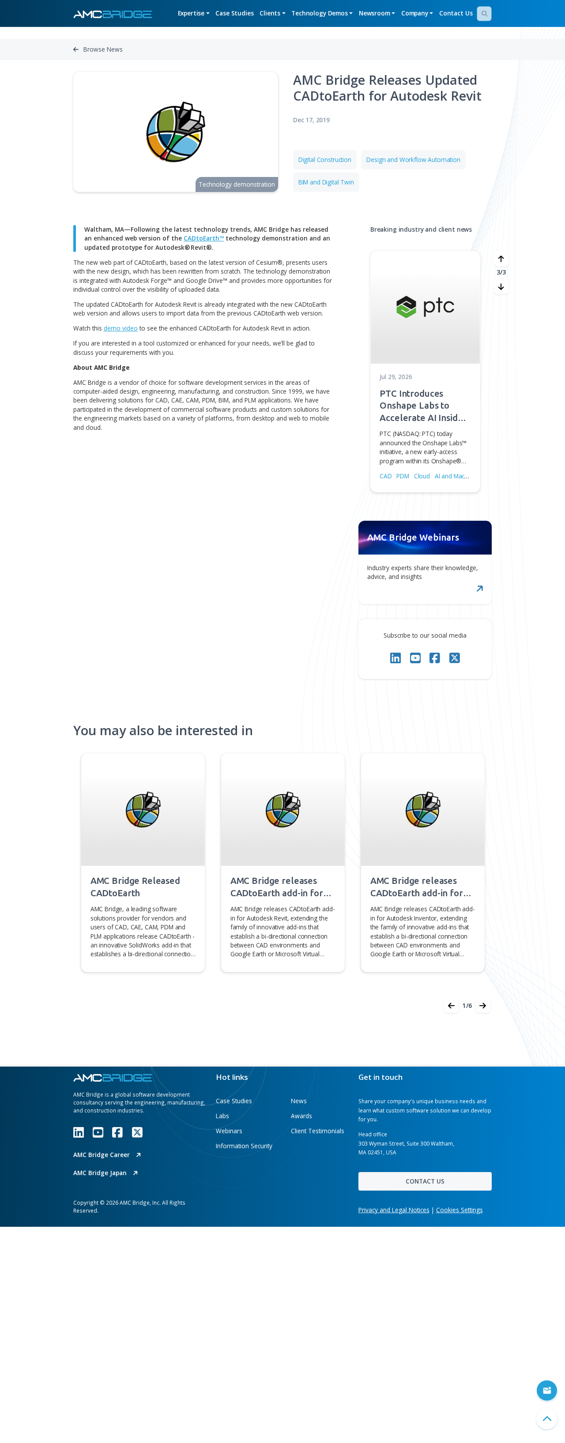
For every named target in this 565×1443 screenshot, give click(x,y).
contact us (425, 1181)
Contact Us (456, 13)
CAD (386, 476)
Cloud (422, 476)
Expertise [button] (191, 13)
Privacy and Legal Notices (393, 1210)
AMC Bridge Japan (100, 1173)
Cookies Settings (459, 1210)
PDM (402, 476)
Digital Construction (324, 159)
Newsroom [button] (374, 13)
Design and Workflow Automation (413, 159)
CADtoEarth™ (204, 238)
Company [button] (414, 13)
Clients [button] (270, 13)
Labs (222, 1116)
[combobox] (484, 13)
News (299, 1101)
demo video (121, 328)
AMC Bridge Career (102, 1154)
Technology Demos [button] (319, 13)
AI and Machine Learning (468, 476)
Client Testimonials (317, 1131)
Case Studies (234, 13)
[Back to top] (546, 1419)
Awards (301, 1116)
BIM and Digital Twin (326, 182)
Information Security (244, 1146)
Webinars (229, 1131)
